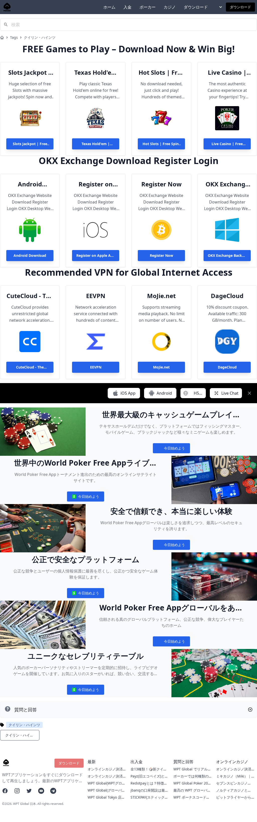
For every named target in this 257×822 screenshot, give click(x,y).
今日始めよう (171, 449)
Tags (14, 37)
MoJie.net (161, 296)
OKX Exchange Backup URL (227, 184)
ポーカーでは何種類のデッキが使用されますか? (192, 779)
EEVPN (95, 296)
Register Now (161, 184)
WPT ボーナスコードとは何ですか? (191, 800)
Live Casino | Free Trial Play (227, 72)
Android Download (30, 184)
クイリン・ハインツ (39, 37)
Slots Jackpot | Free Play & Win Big (30, 72)
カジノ (170, 7)
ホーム (109, 7)
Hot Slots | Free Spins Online (161, 72)
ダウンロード (196, 7)
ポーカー (148, 7)
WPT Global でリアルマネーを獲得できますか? (192, 771)
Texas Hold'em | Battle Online (96, 72)
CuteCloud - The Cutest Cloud (30, 296)
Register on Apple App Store (96, 184)
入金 (127, 7)
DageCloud (227, 296)
